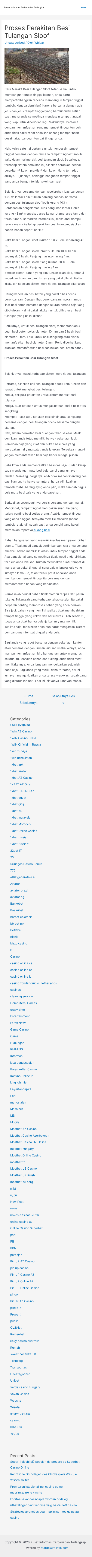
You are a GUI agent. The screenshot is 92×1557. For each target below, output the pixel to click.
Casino (15, 956)
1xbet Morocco (20, 824)
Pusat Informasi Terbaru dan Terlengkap (24, 7)
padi (13, 1235)
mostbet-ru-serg (21, 1182)
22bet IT (16, 850)
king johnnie (18, 1082)
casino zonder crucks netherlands (33, 983)
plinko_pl (16, 1307)
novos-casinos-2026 (24, 1215)
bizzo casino (18, 943)
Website (15, 1400)
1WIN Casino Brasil (23, 738)
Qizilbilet (16, 1327)
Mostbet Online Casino (25, 1155)
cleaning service (21, 996)
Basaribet (16, 910)
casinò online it (20, 976)
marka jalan (18, 1102)
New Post (17, 1201)
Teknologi (16, 1360)
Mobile (14, 1122)
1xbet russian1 (19, 844)
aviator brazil (19, 890)
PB (12, 1241)
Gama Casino (19, 1029)
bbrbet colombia (21, 917)
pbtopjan (16, 1255)
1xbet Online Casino (23, 831)
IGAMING (16, 1049)
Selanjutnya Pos (63, 697)
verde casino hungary (25, 1387)
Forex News (18, 1023)
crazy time (17, 1009)
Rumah (15, 1347)
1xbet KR (16, 811)
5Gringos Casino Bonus (26, 864)
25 (12, 857)
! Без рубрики (20, 724)
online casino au (21, 1221)
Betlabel (15, 930)
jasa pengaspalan (22, 1062)
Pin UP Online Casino (24, 1288)
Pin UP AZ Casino (22, 1261)
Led (12, 1095)
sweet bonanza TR (23, 1354)
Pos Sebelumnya (28, 697)
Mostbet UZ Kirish (22, 1175)
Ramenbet (17, 1334)
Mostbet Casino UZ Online (28, 1142)
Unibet (14, 1380)
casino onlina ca (21, 963)
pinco (14, 1294)
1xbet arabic (18, 771)
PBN (13, 1248)
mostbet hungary (22, 1148)
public (14, 1321)
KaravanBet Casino (23, 1069)
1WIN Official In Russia (25, 744)
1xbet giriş (17, 804)
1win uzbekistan (21, 758)
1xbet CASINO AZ (22, 791)
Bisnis (14, 936)
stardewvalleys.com (54, 1547)
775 (12, 870)
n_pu (13, 1195)
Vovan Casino (19, 1394)
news (14, 1208)
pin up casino (19, 1268)
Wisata (15, 1407)
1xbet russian (19, 837)
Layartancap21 (20, 1089)
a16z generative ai (22, 877)
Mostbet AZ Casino (23, 1129)
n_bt (13, 1188)
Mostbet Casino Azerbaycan (29, 1135)
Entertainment (20, 1016)
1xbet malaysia (20, 817)
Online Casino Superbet (26, 1228)
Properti (15, 1314)
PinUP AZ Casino (22, 1301)
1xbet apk (16, 764)
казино (15, 1420)
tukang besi (41, 530)
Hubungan (17, 1043)
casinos (15, 989)
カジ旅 (14, 1433)
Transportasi (18, 1367)
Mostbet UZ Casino (23, 1168)
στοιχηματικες (20, 1413)
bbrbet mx (17, 923)
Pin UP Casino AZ (22, 1274)
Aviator (15, 883)
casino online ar (21, 970)
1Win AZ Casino (21, 731)
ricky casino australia (24, 1341)
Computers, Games (23, 1003)
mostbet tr (17, 1162)
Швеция (16, 1427)
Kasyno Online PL (22, 1076)
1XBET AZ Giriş (20, 784)
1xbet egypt (18, 797)
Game (14, 1036)
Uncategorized (14, 42)
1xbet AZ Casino (21, 777)
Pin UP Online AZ (22, 1281)
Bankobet (16, 903)
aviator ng (17, 897)
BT (12, 950)
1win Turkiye (18, 751)
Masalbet (16, 1109)
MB (12, 1115)
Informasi (16, 1056)
